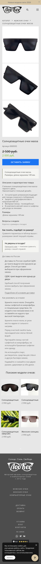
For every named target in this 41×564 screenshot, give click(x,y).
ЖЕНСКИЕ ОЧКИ (20, 492)
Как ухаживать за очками (13, 298)
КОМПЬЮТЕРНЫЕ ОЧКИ (20, 495)
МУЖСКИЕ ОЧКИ (20, 489)
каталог (6, 20)
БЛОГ (20, 524)
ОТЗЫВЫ (21, 522)
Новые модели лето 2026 (19, 2)
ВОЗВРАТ (21, 511)
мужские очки (21, 20)
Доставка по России (11, 256)
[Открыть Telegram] (20, 536)
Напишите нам (11, 246)
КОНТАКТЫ (20, 527)
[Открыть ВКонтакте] (24, 536)
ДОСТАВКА (20, 505)
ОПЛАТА (20, 508)
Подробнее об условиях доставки (20, 293)
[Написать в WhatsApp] (17, 536)
